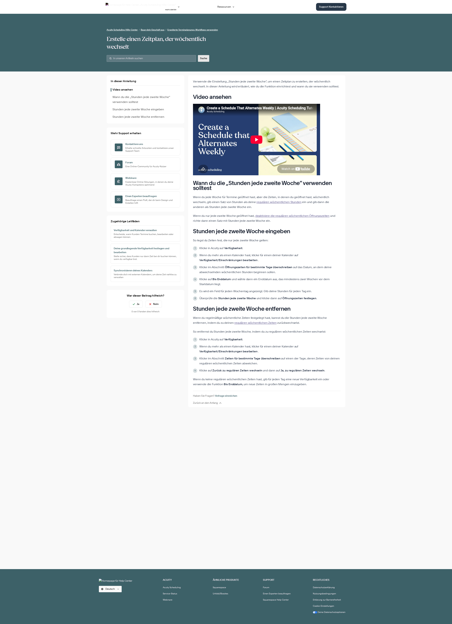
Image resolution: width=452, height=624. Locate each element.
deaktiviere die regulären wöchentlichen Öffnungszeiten (292, 216)
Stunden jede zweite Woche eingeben (138, 109)
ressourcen (224, 7)
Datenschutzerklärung (324, 588)
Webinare (167, 600)
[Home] (117, 580)
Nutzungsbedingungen (324, 594)
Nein (156, 304)
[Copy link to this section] (236, 97)
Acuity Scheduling (172, 588)
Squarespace (219, 588)
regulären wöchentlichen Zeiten (255, 323)
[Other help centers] (178, 6)
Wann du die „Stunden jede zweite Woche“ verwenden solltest (141, 100)
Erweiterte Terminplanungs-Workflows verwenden (192, 30)
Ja (138, 304)
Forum (266, 588)
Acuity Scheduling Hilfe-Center (122, 30)
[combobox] (151, 58)
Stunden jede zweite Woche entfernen (138, 117)
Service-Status (170, 594)
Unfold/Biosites (220, 594)
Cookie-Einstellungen (323, 606)
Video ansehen (122, 89)
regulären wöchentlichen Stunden (278, 202)
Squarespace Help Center (276, 600)
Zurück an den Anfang (205, 403)
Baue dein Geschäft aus (152, 30)
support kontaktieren (331, 7)
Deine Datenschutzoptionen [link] (331, 612)
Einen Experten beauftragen (277, 594)
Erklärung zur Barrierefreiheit (327, 600)
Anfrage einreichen (226, 396)
